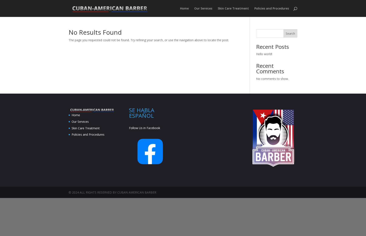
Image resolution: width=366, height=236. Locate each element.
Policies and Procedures (271, 8)
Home (184, 8)
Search (290, 33)
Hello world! (264, 54)
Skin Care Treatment (233, 8)
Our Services (203, 8)
